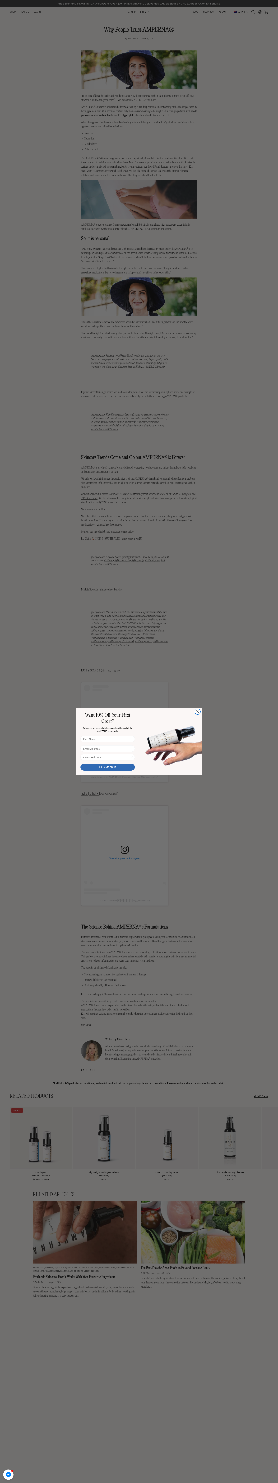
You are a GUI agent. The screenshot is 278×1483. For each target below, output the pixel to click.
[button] (8, 1475)
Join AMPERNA (107, 767)
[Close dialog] (197, 712)
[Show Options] (131, 757)
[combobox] (106, 757)
